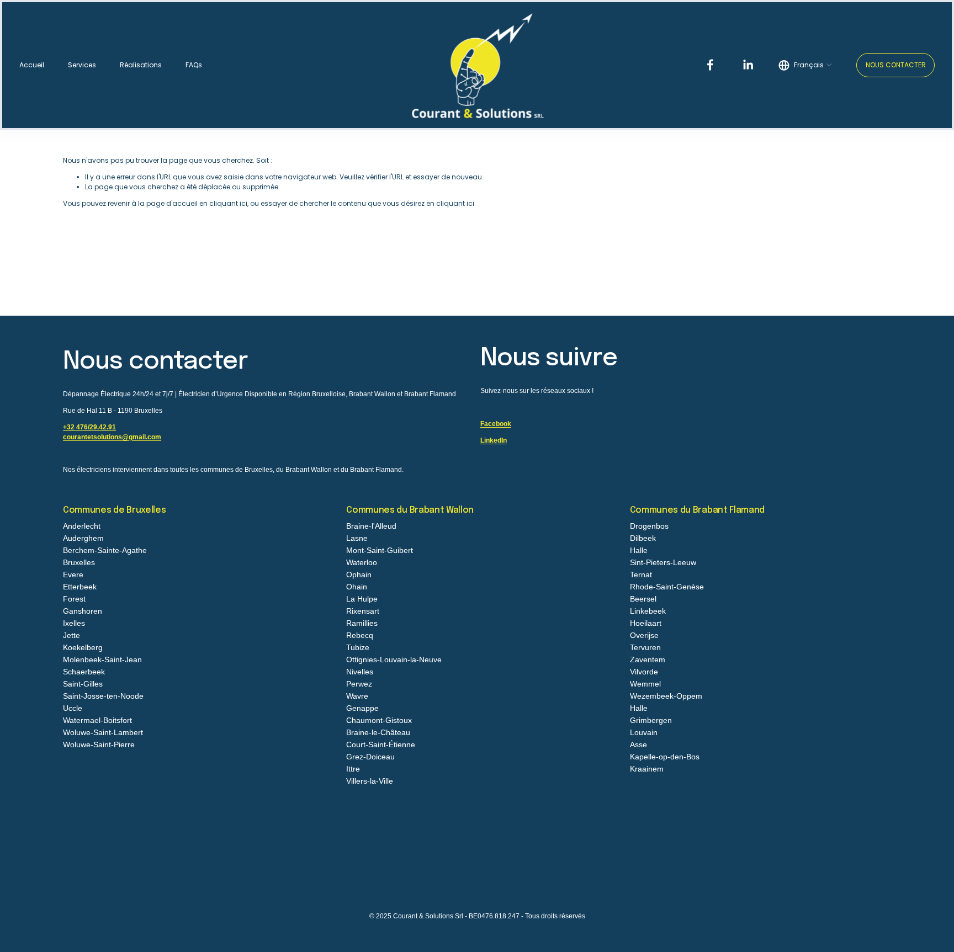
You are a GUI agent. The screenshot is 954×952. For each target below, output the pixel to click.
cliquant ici (228, 203)
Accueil (31, 65)
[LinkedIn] (748, 65)
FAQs (194, 65)
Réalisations (141, 65)
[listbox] (805, 65)
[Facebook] (710, 65)
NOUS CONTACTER (896, 65)
